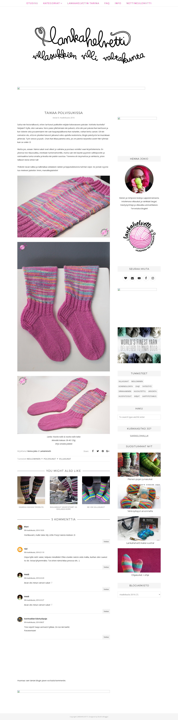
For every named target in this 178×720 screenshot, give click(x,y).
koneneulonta (126, 386)
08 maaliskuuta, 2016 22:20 (34, 578)
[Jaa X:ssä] (98, 451)
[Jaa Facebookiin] (93, 451)
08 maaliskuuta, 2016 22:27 (34, 600)
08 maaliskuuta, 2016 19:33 (34, 530)
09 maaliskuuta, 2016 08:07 (34, 622)
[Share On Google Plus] (108, 451)
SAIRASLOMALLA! (139, 436)
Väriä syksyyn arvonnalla (140, 511)
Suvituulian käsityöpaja (35, 618)
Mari (26, 526)
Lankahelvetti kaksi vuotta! (140, 543)
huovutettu (140, 391)
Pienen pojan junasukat (140, 479)
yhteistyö (147, 386)
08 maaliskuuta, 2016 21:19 (34, 552)
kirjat (137, 396)
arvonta (152, 391)
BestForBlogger (103, 717)
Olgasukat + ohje (140, 575)
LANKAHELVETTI (82, 717)
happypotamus (149, 396)
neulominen (34, 459)
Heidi (26, 574)
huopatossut (125, 396)
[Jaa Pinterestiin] (103, 451)
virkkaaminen (125, 391)
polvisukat (50, 459)
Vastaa (106, 541)
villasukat (65, 459)
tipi (25, 548)
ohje (138, 386)
